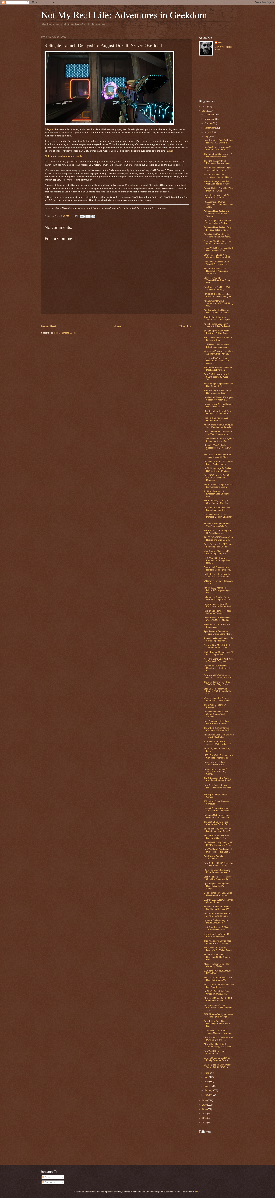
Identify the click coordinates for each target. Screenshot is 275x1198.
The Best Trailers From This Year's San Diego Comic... (217, 683)
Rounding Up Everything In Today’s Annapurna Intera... (218, 235)
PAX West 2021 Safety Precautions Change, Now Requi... (217, 560)
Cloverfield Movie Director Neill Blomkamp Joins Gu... (218, 999)
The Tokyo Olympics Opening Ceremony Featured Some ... (218, 779)
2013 (204, 1122)
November (209, 119)
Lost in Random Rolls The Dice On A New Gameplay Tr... (218, 878)
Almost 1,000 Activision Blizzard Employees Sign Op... (216, 590)
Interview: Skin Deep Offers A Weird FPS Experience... (217, 263)
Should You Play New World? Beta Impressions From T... (218, 830)
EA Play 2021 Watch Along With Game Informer (218, 901)
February (208, 1090)
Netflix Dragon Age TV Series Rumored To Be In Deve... (217, 469)
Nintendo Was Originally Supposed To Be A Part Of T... (217, 447)
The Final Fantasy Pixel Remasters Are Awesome (216, 162)
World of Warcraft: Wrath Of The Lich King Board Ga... (219, 985)
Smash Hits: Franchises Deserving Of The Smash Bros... (217, 957)
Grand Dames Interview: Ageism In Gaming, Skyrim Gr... (219, 439)
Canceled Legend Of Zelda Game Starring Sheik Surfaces (216, 714)
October (208, 123)
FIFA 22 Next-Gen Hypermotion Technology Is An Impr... (218, 1015)
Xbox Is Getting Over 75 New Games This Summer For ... (218, 412)
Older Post (185, 326)
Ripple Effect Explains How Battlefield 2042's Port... (216, 836)
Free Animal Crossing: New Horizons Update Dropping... (218, 568)
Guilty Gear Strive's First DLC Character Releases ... (217, 935)
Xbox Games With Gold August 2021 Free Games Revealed (218, 426)
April (206, 1081)
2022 (204, 106)
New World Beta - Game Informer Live (215, 1052)
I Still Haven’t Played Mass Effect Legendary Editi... (216, 345)
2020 (204, 1100)
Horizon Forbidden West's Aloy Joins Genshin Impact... (218, 914)
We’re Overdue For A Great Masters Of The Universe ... (218, 699)
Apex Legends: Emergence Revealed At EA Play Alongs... (216, 886)
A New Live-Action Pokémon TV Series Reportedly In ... (218, 639)
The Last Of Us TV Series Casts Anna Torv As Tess (217, 823)
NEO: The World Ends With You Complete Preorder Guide (218, 756)
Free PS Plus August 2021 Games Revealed (216, 419)
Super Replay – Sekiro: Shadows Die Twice (214, 763)
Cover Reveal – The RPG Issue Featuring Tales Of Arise (218, 545)
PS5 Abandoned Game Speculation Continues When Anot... (218, 204)
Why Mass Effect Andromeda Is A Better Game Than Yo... (218, 352)
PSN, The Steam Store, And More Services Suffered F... (218, 871)
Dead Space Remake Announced (213, 857)
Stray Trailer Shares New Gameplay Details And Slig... (218, 256)
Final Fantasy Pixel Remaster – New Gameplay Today (218, 391)
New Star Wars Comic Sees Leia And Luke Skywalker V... (218, 676)
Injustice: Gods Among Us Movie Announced (216, 921)
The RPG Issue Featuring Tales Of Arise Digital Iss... (218, 531)
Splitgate (49, 129)
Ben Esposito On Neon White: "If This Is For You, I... (218, 288)
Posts (47, 1177)
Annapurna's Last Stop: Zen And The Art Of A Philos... (219, 736)
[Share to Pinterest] (93, 216)
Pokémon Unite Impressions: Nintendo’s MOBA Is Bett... (217, 816)
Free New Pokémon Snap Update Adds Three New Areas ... (216, 360)
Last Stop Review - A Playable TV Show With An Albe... (218, 928)
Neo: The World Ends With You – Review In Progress (218, 660)
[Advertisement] (117, 319)
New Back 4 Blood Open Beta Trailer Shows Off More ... (217, 455)
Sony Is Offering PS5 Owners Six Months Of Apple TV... (217, 907)
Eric (220, 42)
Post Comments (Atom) (65, 333)
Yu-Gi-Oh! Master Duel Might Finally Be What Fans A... (217, 1059)
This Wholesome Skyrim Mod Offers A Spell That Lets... (217, 942)
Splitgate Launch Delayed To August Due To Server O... (217, 575)
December (209, 114)
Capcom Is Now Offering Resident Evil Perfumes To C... (217, 668)
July (206, 136)
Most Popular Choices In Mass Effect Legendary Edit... (218, 552)
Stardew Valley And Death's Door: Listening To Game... (217, 311)
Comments (49, 1182)
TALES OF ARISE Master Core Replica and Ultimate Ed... (218, 538)
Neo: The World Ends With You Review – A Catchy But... (218, 141)
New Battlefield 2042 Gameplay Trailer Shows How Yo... (218, 864)
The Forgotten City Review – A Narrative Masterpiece (218, 155)
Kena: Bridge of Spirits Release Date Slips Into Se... (218, 385)
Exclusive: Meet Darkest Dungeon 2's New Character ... (218, 517)
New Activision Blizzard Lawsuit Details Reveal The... (218, 405)
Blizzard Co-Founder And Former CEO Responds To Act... (217, 691)
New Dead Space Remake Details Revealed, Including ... (217, 787)
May (206, 1077)
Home (117, 326)
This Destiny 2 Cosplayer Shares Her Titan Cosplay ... (218, 318)
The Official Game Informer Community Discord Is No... (218, 729)
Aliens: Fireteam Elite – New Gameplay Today (217, 965)
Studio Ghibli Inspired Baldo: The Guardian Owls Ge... (217, 524)
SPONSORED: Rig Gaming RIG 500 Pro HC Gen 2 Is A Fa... (218, 843)
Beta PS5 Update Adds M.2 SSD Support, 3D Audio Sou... (216, 376)
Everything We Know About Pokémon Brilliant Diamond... (218, 332)
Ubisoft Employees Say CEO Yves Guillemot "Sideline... (217, 221)
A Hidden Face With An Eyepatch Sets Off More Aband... (216, 494)
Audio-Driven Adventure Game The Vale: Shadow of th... (218, 432)
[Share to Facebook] (90, 216)
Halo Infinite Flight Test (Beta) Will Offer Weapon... (217, 612)
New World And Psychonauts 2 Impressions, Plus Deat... (218, 850)
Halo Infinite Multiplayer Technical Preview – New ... (218, 175)
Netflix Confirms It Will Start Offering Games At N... (217, 992)
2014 (204, 1118)
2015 (204, 1113)
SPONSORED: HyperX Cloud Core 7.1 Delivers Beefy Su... (218, 295)
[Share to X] (87, 216)
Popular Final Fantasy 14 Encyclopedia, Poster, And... (218, 605)
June (207, 1073)
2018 (204, 1109)
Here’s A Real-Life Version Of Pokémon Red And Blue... (217, 148)
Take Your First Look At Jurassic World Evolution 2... (218, 742)
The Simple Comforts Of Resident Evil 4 (215, 706)
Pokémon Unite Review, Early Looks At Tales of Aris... (217, 228)
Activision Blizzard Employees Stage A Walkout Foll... (218, 508)
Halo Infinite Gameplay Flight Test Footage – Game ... (217, 169)
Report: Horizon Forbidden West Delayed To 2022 (218, 189)
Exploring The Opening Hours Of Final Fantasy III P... (217, 242)
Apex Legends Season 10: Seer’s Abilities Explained (217, 325)
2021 (204, 111)
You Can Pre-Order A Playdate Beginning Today (218, 338)
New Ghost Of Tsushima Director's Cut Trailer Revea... (218, 949)
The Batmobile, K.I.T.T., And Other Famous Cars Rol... (217, 501)
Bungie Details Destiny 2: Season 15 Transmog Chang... (215, 771)
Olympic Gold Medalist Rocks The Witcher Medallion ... (217, 646)
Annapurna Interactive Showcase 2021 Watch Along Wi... (218, 303)
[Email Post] (76, 216)
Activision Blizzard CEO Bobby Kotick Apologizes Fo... (218, 462)
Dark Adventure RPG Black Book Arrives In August (216, 722)
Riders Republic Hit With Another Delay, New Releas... (218, 1045)
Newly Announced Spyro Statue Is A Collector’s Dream (218, 485)
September (209, 128)
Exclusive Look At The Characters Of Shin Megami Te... (218, 1007)
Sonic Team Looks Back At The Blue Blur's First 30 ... (218, 196)
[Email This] (81, 216)
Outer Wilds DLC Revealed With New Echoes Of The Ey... (218, 249)
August (208, 132)
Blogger (196, 1192)
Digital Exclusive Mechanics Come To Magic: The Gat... (217, 618)
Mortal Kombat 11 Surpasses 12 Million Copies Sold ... (218, 653)
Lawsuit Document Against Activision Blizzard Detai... (217, 809)
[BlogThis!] (84, 216)
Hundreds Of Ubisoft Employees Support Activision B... (219, 398)
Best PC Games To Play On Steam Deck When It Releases (217, 477)
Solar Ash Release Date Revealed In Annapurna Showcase (216, 271)
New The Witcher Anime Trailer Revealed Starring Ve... (218, 978)
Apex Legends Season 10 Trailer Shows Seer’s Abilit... (218, 632)
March (207, 1086)
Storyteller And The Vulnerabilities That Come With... (217, 280)
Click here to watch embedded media (63, 156)
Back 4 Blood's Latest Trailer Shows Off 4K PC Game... (217, 1066)
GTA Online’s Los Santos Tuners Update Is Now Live (217, 1031)
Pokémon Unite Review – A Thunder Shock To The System (216, 213)
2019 (170, 151)
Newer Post (48, 326)
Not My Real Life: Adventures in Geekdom (124, 14)
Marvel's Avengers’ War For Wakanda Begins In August (217, 182)
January (208, 1095)
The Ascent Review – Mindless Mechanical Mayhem (218, 368)
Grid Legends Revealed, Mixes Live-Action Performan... (218, 894)
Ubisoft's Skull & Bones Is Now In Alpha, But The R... (218, 1038)
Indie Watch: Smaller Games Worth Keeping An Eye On (217, 598)
